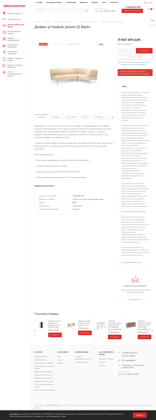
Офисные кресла (41, 357)
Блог (59, 357)
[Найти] (86, 10)
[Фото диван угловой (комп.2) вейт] (73, 75)
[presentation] (34, 330)
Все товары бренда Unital (131, 262)
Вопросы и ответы (82, 362)
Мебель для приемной (43, 378)
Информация (82, 352)
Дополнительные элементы (45, 390)
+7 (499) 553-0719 (133, 7)
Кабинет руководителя (43, 372)
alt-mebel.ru (14, 414)
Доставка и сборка (106, 359)
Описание (41, 117)
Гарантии (102, 365)
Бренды (61, 363)
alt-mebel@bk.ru (129, 360)
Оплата (85, 117)
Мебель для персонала (43, 375)
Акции (60, 360)
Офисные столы (40, 360)
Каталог (38, 352)
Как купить (70, 117)
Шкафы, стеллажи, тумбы (44, 381)
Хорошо (139, 415)
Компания (63, 352)
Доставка (99, 117)
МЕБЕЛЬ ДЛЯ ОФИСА (53, 405)
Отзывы (56, 117)
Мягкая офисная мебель (43, 363)
